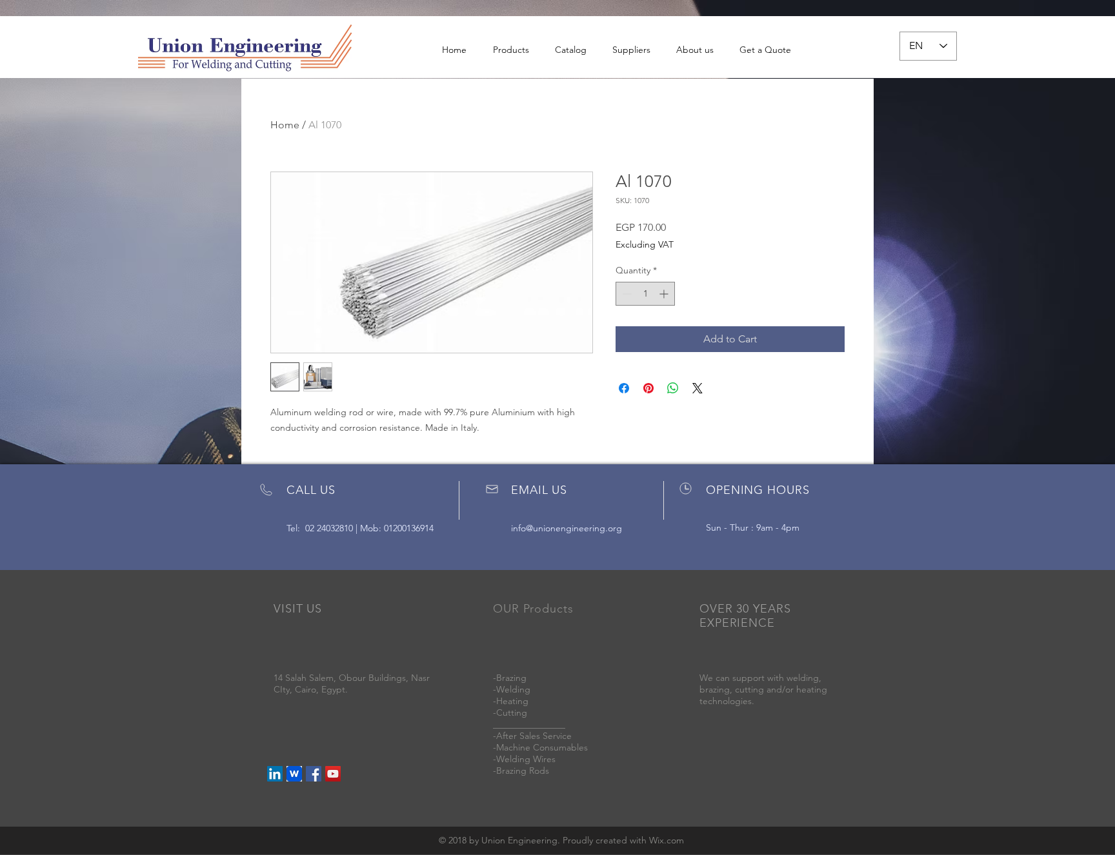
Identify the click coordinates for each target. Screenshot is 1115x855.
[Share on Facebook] (624, 388)
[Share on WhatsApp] (673, 388)
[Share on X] (697, 388)
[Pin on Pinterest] (648, 388)
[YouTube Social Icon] (333, 773)
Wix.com (666, 840)
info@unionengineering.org (566, 528)
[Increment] (665, 293)
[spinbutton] (645, 293)
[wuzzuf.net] (294, 773)
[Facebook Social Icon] (313, 773)
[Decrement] (626, 293)
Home (284, 125)
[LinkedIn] (275, 773)
